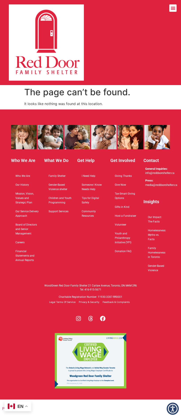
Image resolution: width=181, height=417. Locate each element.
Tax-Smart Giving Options (125, 196)
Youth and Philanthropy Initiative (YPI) (123, 238)
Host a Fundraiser (125, 215)
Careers (20, 242)
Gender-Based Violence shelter (58, 187)
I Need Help (88, 175)
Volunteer (120, 224)
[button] (46, 42)
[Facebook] (102, 318)
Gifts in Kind (122, 206)
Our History (22, 184)
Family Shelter (57, 175)
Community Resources (89, 213)
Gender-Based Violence (156, 268)
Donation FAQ (123, 251)
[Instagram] (78, 318)
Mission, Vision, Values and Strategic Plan (24, 198)
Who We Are (22, 175)
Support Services (58, 211)
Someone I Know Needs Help (92, 187)
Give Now (120, 184)
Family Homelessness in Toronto (156, 253)
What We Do (56, 160)
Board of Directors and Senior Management (26, 229)
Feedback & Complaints (116, 302)
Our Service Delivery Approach (27, 213)
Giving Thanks (123, 175)
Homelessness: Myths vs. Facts (157, 235)
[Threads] (90, 318)
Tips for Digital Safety (90, 200)
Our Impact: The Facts (155, 219)
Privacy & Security (89, 302)
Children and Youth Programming (60, 200)
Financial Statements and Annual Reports (24, 256)
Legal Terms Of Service (62, 302)
